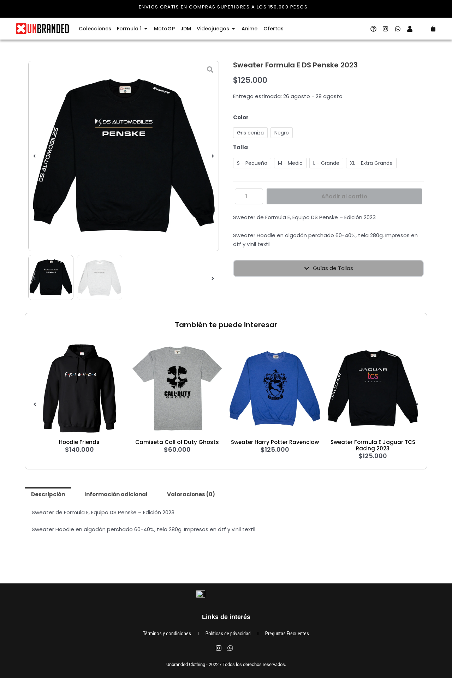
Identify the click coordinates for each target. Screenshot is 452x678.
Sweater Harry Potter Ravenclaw (275, 442)
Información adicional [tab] (116, 494)
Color (241, 117)
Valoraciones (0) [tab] (191, 494)
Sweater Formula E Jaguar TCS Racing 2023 (373, 445)
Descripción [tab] (48, 494)
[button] (34, 156)
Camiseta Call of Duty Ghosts (177, 442)
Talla (240, 147)
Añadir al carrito (344, 196)
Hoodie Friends (79, 442)
